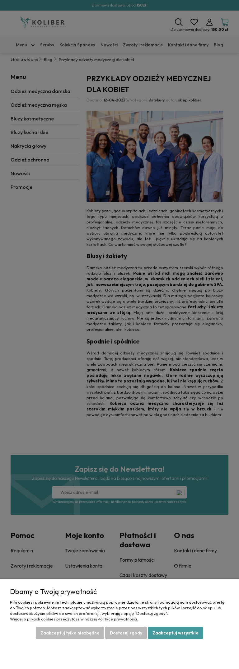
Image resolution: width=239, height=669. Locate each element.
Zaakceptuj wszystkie (175, 633)
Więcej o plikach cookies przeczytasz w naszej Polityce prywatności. (74, 618)
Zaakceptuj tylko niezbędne (70, 633)
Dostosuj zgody (126, 633)
